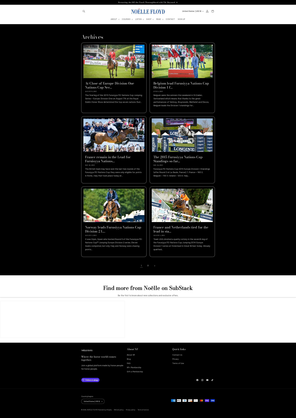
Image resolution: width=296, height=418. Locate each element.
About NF (131, 355)
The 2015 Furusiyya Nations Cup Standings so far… (178, 159)
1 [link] (141, 265)
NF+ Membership (134, 367)
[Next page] (154, 265)
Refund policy (119, 410)
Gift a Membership (135, 372)
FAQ (129, 363)
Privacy (175, 359)
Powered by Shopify (105, 410)
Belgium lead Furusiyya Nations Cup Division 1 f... (181, 85)
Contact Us (177, 355)
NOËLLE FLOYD (92, 410)
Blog (129, 359)
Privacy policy (130, 410)
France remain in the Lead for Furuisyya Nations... (108, 159)
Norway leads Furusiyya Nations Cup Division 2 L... (113, 229)
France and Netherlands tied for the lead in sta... (180, 229)
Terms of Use (178, 363)
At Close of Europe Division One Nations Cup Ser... (109, 85)
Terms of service (143, 410)
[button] (84, 11)
